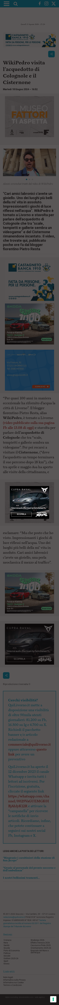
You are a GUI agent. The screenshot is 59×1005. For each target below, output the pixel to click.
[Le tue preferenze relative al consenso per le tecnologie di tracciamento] (53, 999)
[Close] (49, 486)
